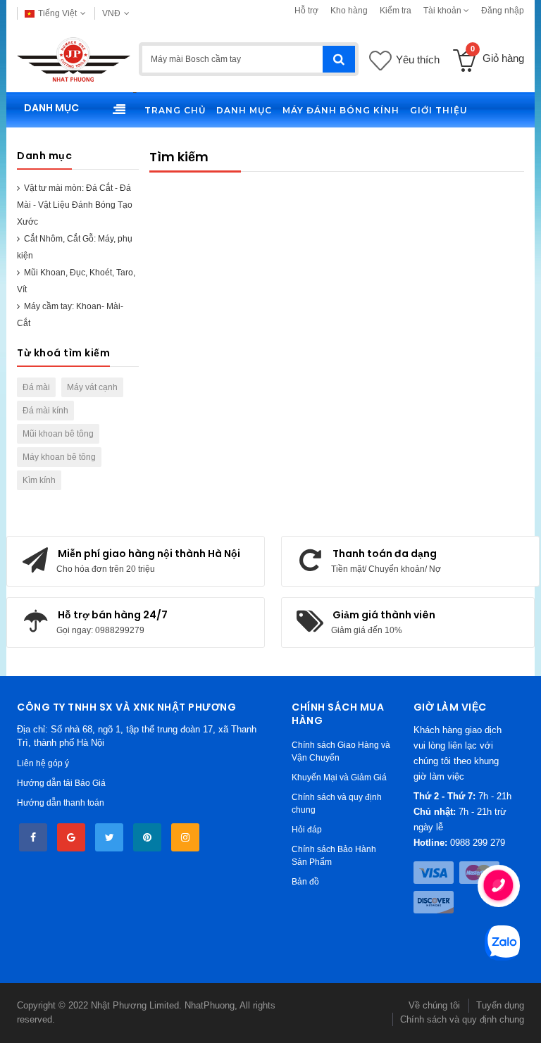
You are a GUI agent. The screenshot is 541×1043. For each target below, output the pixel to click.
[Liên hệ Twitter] (109, 837)
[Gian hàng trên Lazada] (147, 837)
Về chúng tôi (434, 1005)
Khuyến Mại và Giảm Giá (339, 777)
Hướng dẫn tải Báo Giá (61, 783)
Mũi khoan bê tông (58, 434)
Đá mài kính (45, 411)
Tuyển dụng (500, 1005)
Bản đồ (305, 882)
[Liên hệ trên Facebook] (33, 837)
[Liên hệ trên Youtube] (71, 837)
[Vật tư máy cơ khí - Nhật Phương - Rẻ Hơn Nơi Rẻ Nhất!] (73, 59)
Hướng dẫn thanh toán (60, 803)
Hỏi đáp (307, 830)
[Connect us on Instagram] (185, 837)
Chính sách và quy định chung (462, 1019)
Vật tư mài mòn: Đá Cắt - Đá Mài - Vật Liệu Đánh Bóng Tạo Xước (74, 205)
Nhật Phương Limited (135, 1005)
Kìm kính (39, 480)
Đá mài (36, 387)
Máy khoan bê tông (59, 457)
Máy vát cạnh (92, 387)
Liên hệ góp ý (43, 763)
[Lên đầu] (25, 1017)
